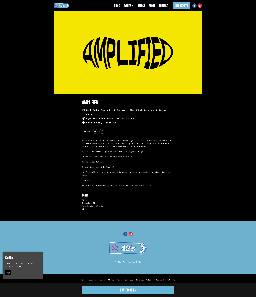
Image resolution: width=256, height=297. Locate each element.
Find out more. (14, 266)
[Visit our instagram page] (200, 6)
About (152, 6)
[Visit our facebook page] (194, 6)
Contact (163, 6)
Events (127, 6)
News (119, 280)
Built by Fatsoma (165, 280)
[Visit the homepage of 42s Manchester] (62, 5)
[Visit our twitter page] (95, 131)
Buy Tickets (181, 6)
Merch (141, 6)
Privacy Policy (144, 280)
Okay (8, 272)
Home (117, 6)
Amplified (90, 102)
